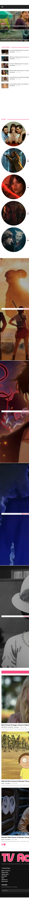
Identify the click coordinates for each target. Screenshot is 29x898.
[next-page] (4, 254)
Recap (2, 783)
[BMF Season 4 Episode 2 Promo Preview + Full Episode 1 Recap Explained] (4, 58)
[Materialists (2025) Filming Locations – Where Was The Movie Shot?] (13, 134)
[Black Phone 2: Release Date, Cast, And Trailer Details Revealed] (13, 239)
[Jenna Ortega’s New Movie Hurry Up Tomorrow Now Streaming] (13, 186)
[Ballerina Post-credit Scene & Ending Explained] (13, 160)
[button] (2, 7)
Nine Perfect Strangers (7, 727)
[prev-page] (2, 254)
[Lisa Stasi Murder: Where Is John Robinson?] (4, 85)
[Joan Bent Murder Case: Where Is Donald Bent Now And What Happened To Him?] (4, 79)
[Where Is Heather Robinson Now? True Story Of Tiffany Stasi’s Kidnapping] (4, 72)
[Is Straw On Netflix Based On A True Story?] (4, 65)
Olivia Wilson (12, 51)
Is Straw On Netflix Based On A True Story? (19, 63)
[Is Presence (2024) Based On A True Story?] (13, 213)
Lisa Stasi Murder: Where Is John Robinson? (19, 84)
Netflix (2, 23)
